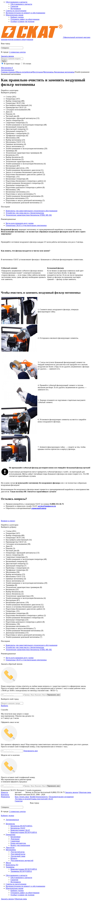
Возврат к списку (8, 521)
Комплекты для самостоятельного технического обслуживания (31, 211)
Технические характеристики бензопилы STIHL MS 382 (29, 215)
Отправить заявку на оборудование (25, 19)
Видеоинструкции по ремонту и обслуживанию (25, 13)
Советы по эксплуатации (16, 11)
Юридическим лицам (14, 15)
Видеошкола (16, 8)
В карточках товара (11, 64)
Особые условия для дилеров (22, 21)
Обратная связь (20, 899)
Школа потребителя (24, 72)
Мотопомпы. (48, 72)
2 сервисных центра (17, 52)
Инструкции (38, 72)
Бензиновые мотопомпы (64, 72)
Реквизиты (5, 797)
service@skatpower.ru (47, 506)
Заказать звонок (7, 56)
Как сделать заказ (22, 797)
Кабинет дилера (17, 17)
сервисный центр (38, 508)
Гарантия (14, 6)
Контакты (5, 794)
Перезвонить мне (31, 751)
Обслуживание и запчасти (16, 2)
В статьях (27, 64)
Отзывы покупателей (41, 799)
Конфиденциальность (39, 797)
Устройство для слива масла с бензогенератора (25, 213)
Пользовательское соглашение (61, 797)
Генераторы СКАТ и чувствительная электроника (26, 225)
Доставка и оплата (22, 799)
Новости (4, 792)
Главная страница (8, 72)
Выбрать (4, 706)
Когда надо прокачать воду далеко (20, 223)
